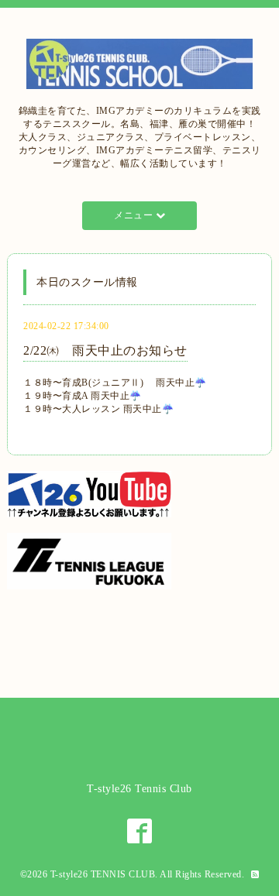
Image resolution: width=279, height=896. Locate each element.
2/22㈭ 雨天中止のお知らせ (105, 350)
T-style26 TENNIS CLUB (103, 874)
